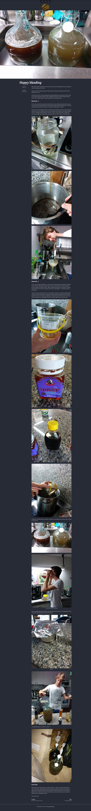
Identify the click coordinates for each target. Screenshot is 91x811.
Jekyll (49, 806)
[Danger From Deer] (45, 7)
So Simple (52, 806)
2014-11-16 (24, 87)
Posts (45, 1)
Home (42, 1)
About (49, 1)
